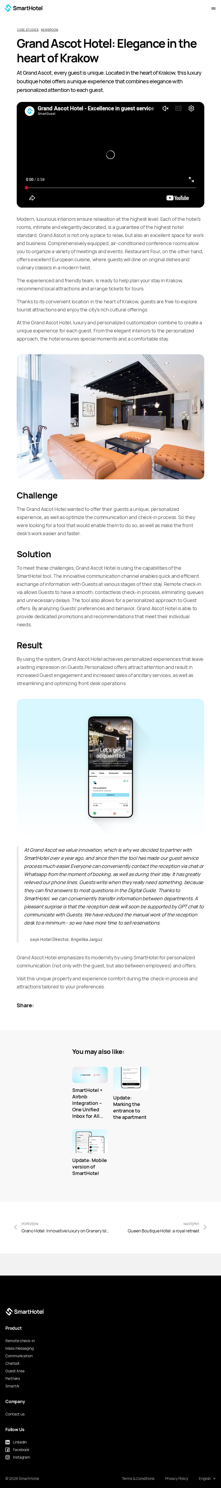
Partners (12, 1378)
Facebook (21, 1449)
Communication (19, 1355)
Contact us (15, 1414)
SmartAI (12, 1386)
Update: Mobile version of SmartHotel (89, 1166)
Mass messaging (19, 1348)
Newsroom (49, 30)
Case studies (28, 30)
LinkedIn (20, 1442)
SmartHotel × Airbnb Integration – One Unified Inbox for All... (87, 1103)
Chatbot (12, 1363)
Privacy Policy (176, 1478)
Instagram (21, 1457)
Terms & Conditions (138, 1478)
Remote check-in (20, 1340)
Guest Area (15, 1371)
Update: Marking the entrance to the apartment (129, 1107)
